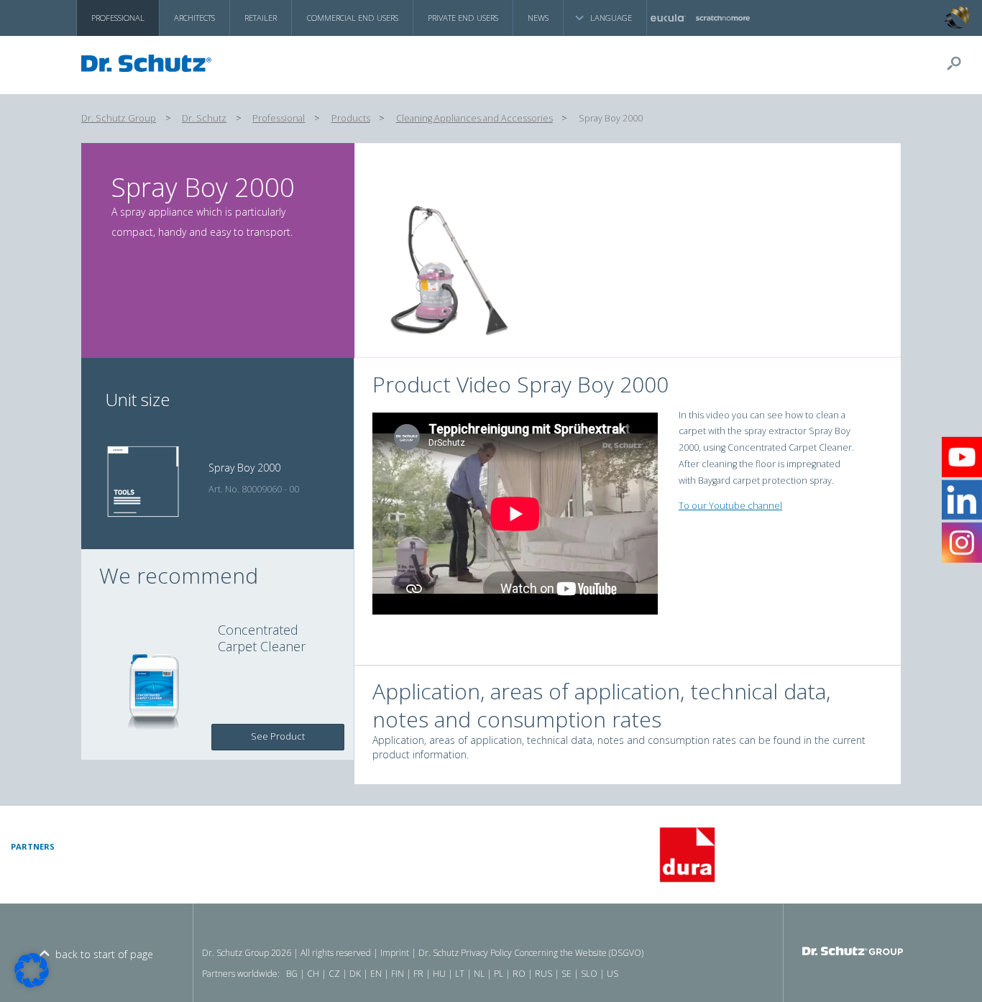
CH (313, 973)
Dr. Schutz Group (118, 118)
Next (972, 854)
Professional (117, 17)
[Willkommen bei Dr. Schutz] (150, 63)
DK (355, 973)
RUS (543, 973)
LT (459, 973)
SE (566, 973)
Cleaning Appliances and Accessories (474, 118)
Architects (194, 17)
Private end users (463, 17)
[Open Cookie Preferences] (31, 983)
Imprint (394, 953)
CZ (334, 973)
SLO (589, 973)
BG (292, 973)
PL (498, 973)
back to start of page (104, 954)
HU (439, 973)
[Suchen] (959, 63)
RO (519, 973)
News (538, 17)
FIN (397, 973)
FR (418, 973)
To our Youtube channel (730, 506)
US (612, 973)
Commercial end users (352, 17)
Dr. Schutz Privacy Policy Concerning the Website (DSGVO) (530, 953)
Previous (317, 854)
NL (479, 973)
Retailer (260, 17)
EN (376, 973)
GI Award (935, 7)
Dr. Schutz (204, 118)
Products (350, 118)
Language (611, 17)
